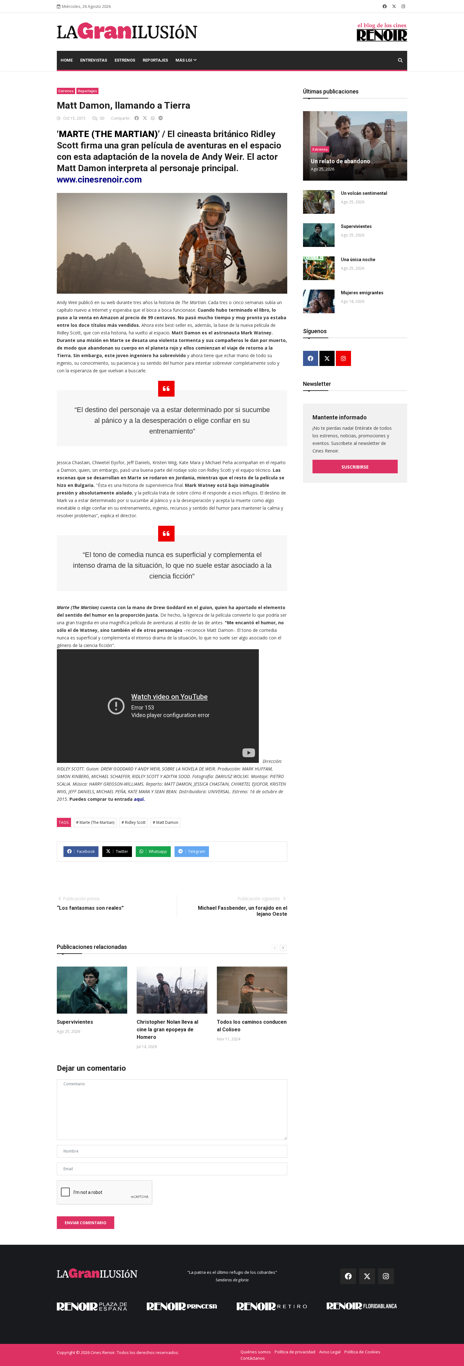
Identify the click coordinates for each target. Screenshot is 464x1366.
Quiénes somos (256, 1352)
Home (67, 60)
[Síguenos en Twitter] (394, 6)
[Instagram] (343, 359)
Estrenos (125, 60)
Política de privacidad (295, 1352)
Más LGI (184, 60)
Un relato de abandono (340, 161)
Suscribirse (355, 467)
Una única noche (358, 259)
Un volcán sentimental (364, 193)
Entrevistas (93, 60)
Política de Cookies (362, 1352)
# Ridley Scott (134, 822)
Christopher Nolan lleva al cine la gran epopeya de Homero (167, 1029)
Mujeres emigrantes (362, 292)
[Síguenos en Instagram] (403, 6)
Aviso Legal (330, 1352)
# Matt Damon (165, 822)
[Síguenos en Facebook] (385, 6)
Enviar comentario (85, 1222)
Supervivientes (75, 1022)
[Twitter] (327, 359)
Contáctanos (253, 1358)
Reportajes (155, 60)
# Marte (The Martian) (95, 822)
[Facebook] (310, 359)
